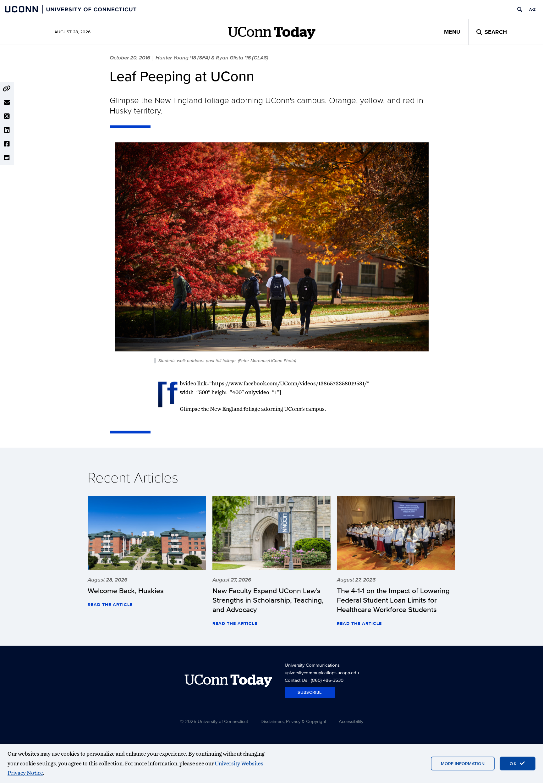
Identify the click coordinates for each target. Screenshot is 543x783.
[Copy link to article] (7, 89)
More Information (463, 763)
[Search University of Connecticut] (520, 9)
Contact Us (296, 680)
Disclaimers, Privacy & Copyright (293, 721)
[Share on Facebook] (7, 144)
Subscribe (310, 692)
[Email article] (7, 102)
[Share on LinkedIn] (7, 130)
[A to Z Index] (532, 9)
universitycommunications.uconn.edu (322, 672)
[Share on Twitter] (7, 116)
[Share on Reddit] (7, 158)
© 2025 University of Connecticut (214, 721)
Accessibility (351, 721)
